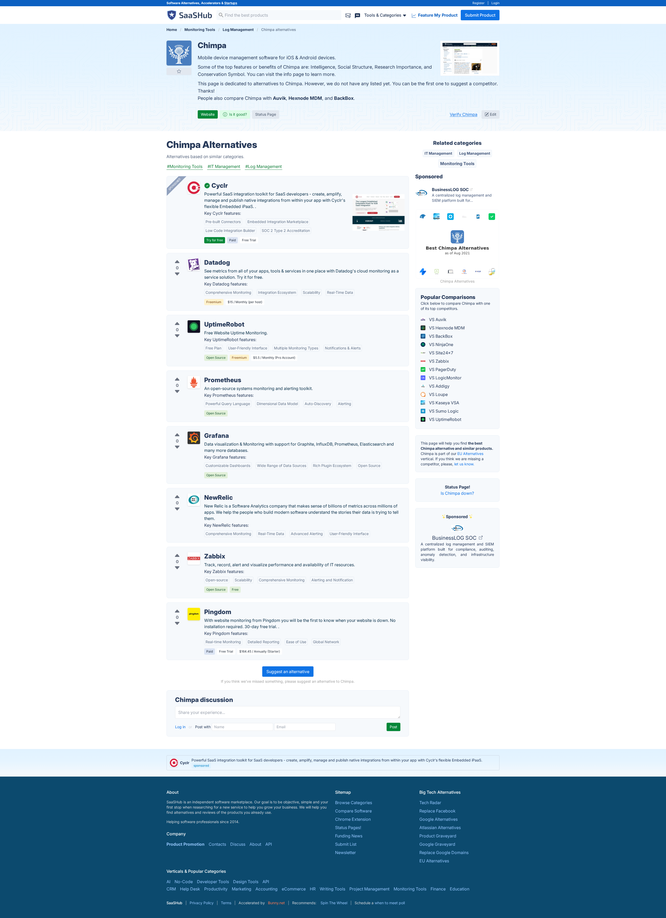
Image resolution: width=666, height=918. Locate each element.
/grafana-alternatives (191, 429)
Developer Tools (213, 881)
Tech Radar (430, 802)
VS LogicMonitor (445, 377)
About (255, 844)
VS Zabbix (438, 361)
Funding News (348, 835)
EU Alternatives (470, 453)
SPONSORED (174, 184)
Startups (230, 3)
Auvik (279, 98)
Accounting (266, 888)
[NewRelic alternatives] (194, 499)
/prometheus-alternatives (195, 373)
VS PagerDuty (442, 369)
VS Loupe (438, 394)
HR (313, 888)
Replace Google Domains (444, 852)
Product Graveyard (437, 835)
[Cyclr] (194, 187)
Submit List (345, 844)
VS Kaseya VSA (443, 402)
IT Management (438, 153)
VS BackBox (440, 336)
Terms (226, 903)
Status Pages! (348, 827)
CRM (171, 888)
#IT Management (224, 166)
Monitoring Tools (457, 163)
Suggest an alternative (287, 671)
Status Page (265, 114)
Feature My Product (437, 15)
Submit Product (480, 15)
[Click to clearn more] (333, 763)
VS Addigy (439, 386)
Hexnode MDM (305, 98)
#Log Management (263, 166)
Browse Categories (353, 802)
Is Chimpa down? (457, 493)
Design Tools (245, 881)
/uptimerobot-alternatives (196, 318)
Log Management (474, 153)
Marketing (241, 888)
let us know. (464, 464)
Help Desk (190, 888)
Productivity (216, 888)
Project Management (369, 888)
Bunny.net (276, 903)
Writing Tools (332, 888)
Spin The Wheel (334, 903)
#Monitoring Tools (184, 166)
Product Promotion (185, 844)
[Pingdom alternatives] (194, 614)
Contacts (217, 844)
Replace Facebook (437, 810)
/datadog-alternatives (192, 256)
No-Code (184, 881)
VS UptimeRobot (444, 419)
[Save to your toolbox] (178, 71)
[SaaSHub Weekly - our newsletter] (348, 15)
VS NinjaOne (440, 344)
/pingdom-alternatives (192, 605)
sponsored (201, 765)
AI (168, 881)
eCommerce (294, 888)
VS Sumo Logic (443, 411)
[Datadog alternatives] (194, 264)
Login (495, 3)
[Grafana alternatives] (194, 438)
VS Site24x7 (440, 352)
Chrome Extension (353, 819)
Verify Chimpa (463, 114)
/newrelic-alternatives (192, 491)
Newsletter (345, 852)
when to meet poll (390, 903)
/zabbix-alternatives (190, 550)
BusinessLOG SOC (455, 538)
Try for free (214, 240)
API (268, 844)
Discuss (237, 844)
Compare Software (353, 810)
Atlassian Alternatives (440, 827)
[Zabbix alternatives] (194, 558)
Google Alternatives (438, 819)
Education (459, 888)
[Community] (357, 15)
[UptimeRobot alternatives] (194, 326)
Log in (181, 727)
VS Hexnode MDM (446, 327)
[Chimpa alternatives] (178, 53)
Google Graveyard (437, 844)
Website (208, 114)
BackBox (344, 98)
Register (478, 3)
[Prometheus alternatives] (194, 382)
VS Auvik (437, 319)
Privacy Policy (202, 903)
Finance (438, 888)
